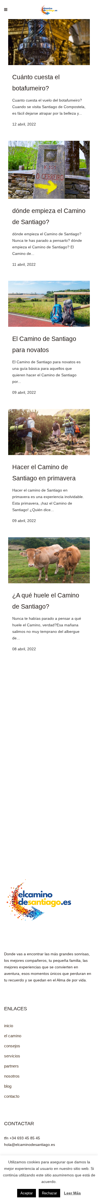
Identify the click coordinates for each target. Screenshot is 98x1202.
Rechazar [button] (49, 1193)
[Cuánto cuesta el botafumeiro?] (49, 64)
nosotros (12, 1076)
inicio (8, 1025)
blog (7, 1086)
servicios (12, 1056)
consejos (12, 1046)
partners (11, 1066)
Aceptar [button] (26, 1193)
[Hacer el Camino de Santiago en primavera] (49, 453)
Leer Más (72, 1193)
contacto (11, 1096)
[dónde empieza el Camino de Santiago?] (49, 197)
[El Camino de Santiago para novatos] (49, 325)
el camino (12, 1035)
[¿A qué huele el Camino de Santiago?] (49, 582)
